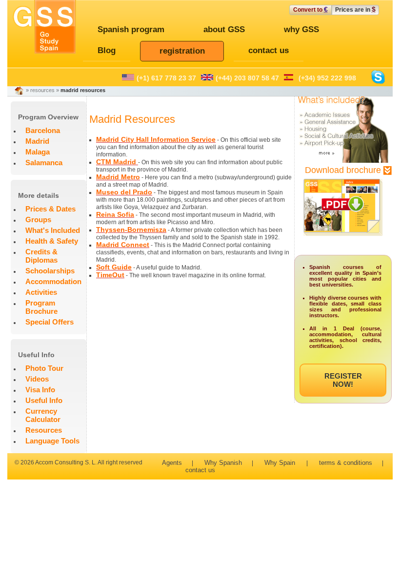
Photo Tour (44, 368)
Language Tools (52, 441)
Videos (37, 379)
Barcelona (42, 130)
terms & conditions (345, 462)
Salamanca (43, 162)
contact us (200, 470)
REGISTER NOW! (343, 380)
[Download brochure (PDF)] (342, 240)
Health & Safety (51, 241)
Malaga (37, 152)
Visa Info (40, 389)
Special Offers (49, 322)
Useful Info (43, 400)
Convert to (310, 9)
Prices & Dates (50, 209)
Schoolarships (50, 271)
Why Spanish (223, 462)
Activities (41, 292)
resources (42, 90)
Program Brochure (41, 307)
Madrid (37, 141)
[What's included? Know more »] (343, 160)
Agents (172, 462)
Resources (43, 430)
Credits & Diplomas (41, 256)
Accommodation (53, 281)
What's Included (52, 230)
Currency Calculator (42, 415)
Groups (38, 219)
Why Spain (279, 462)
